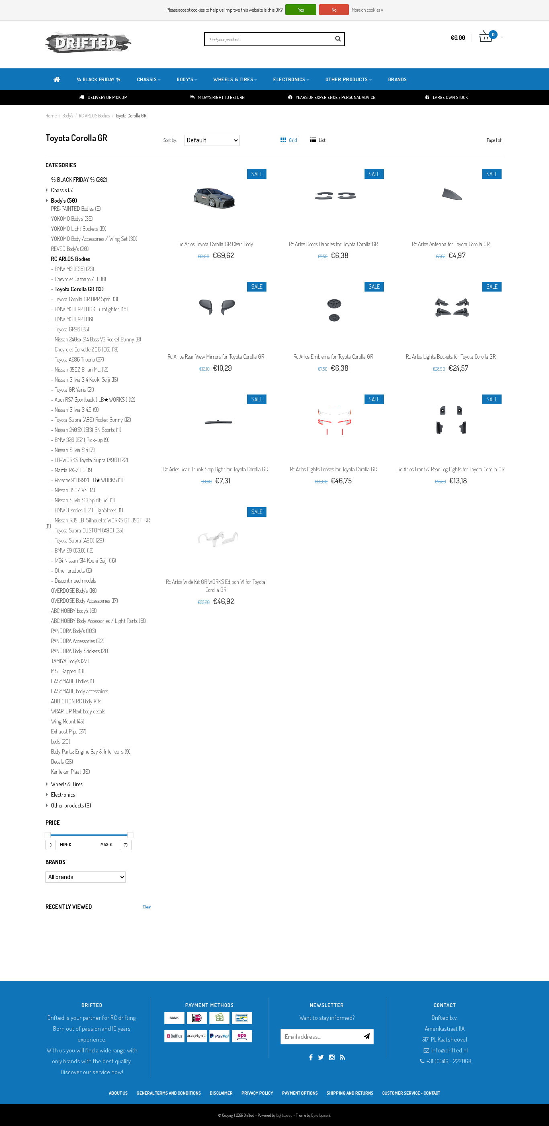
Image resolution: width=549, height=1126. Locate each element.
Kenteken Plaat (70, 771)
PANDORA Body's (73, 631)
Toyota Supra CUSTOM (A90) (89, 530)
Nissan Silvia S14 (75, 450)
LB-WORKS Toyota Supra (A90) (91, 460)
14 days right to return (221, 97)
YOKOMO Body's (72, 219)
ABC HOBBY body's (74, 611)
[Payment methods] (174, 1018)
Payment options (300, 1093)
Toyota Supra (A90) (79, 540)
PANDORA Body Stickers (80, 651)
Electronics (289, 79)
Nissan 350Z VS (75, 490)
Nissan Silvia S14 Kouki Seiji (86, 379)
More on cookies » (367, 10)
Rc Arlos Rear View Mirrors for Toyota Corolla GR (216, 356)
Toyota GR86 (72, 329)
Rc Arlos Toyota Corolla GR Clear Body (215, 243)
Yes (301, 10)
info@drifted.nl (449, 1050)
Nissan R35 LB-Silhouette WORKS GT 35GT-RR (97, 522)
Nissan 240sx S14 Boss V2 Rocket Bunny (98, 339)
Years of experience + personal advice (335, 97)
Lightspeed (284, 1115)
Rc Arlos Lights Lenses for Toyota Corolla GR (333, 469)
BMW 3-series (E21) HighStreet (89, 510)
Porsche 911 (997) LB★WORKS (89, 480)
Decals (62, 761)
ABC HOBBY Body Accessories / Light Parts (98, 621)
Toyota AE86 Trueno (79, 359)
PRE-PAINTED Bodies (76, 208)
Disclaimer (221, 1093)
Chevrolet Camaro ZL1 (80, 279)
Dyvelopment (321, 1115)
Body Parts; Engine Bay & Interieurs (91, 751)
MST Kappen (67, 671)
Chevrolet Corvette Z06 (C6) (87, 349)
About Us (118, 1093)
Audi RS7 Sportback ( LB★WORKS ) (95, 400)
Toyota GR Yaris (74, 389)
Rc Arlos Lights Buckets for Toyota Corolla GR (451, 356)
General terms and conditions (169, 1093)
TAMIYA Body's (70, 661)
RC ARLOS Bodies (94, 116)
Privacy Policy (257, 1093)
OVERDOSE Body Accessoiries (84, 601)
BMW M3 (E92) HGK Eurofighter (91, 309)
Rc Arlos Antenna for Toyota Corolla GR (451, 243)
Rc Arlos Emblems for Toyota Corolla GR (333, 356)
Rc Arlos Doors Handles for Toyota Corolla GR (333, 243)
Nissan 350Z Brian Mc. (82, 369)
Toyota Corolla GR (130, 116)
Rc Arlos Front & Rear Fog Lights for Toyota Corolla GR (450, 469)
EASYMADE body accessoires (79, 691)
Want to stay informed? (327, 1017)
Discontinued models (75, 580)
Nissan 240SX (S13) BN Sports (88, 430)
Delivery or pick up (107, 97)
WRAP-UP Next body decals (78, 711)
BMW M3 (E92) (74, 319)
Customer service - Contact (411, 1093)
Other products (347, 79)
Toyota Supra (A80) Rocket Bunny (93, 420)
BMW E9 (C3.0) (74, 550)
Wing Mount (67, 721)
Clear (147, 906)
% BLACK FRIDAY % (99, 79)
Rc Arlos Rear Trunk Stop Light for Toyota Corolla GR (215, 469)
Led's (60, 741)
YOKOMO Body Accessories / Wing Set (94, 239)
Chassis (147, 79)
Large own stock (450, 97)
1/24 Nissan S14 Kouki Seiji (85, 560)
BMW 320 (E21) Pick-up (82, 440)
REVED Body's (70, 249)
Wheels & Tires (233, 79)
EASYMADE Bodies (72, 681)
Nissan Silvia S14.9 (77, 410)
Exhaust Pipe (68, 731)
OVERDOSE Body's (74, 591)
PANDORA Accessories (77, 641)
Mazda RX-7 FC (74, 470)
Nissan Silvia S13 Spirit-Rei (85, 500)
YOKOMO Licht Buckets (79, 229)
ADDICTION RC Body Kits (76, 701)
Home (51, 116)
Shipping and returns (350, 1093)
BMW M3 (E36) (74, 269)
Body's (185, 79)
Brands (397, 79)
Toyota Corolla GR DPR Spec (86, 299)
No (334, 10)
